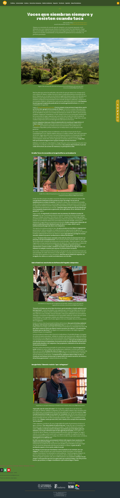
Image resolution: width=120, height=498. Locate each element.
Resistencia (27, 466)
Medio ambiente (47, 3)
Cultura (26, 3)
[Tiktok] (117, 111)
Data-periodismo (76, 3)
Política (12, 3)
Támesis (32, 466)
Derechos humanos (35, 3)
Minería (21, 466)
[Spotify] (117, 117)
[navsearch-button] (118, 101)
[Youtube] (117, 120)
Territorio (61, 3)
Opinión (67, 3)
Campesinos (9, 466)
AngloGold (3, 466)
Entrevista (16, 466)
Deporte (55, 3)
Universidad (19, 3)
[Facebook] (117, 114)
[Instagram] (117, 108)
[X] (117, 105)
